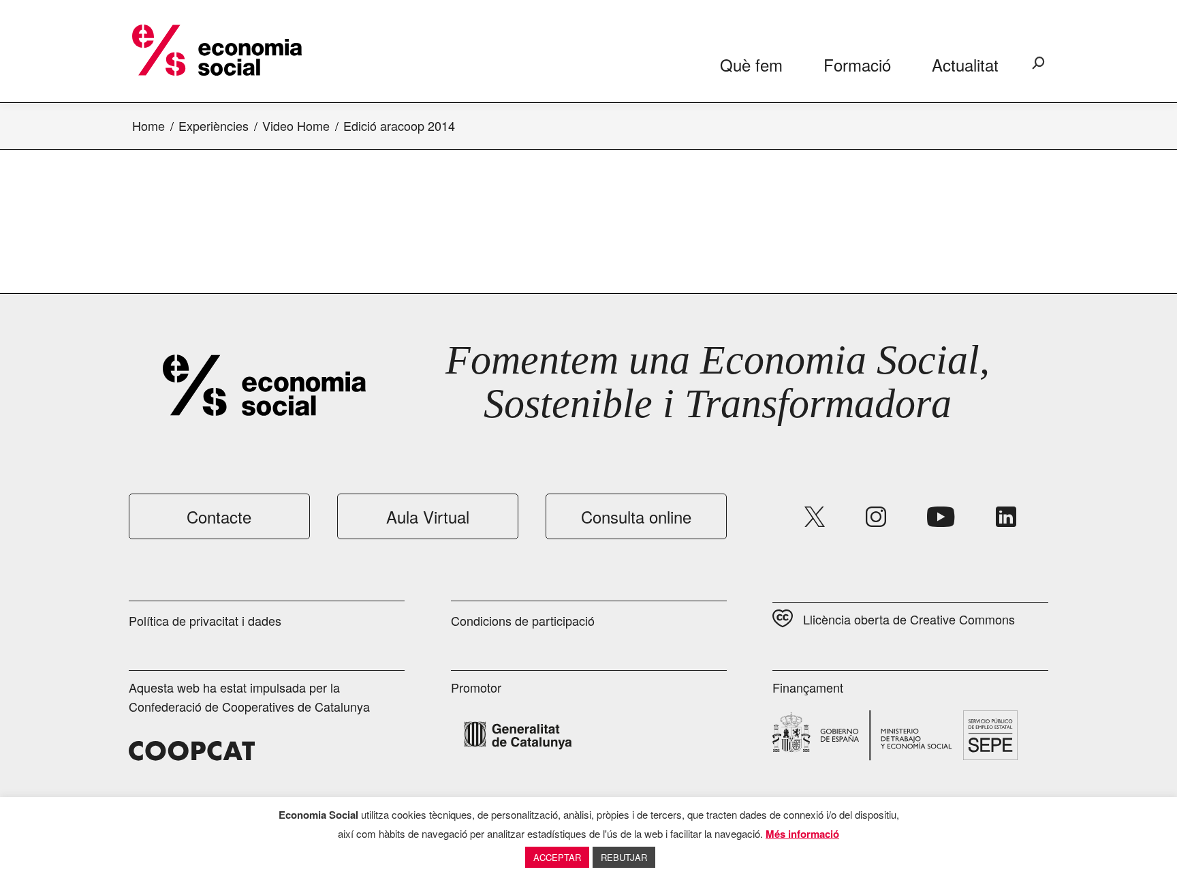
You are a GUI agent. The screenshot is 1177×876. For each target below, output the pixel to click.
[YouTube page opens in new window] (941, 517)
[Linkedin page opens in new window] (1006, 517)
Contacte (219, 516)
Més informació (802, 833)
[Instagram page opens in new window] (876, 517)
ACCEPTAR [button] (557, 857)
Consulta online (636, 516)
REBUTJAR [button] (624, 857)
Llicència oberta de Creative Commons (909, 619)
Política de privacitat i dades (205, 620)
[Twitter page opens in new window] (814, 517)
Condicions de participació (523, 620)
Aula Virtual (427, 516)
